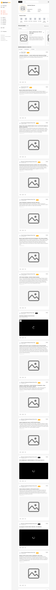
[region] (33, 328)
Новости (3, 17)
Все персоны (3, 35)
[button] (21, 49)
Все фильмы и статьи (4, 40)
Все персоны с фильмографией (6, 36)
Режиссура (4, 20)
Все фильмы (3, 37)
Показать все (21, 58)
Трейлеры (3, 12)
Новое (3, 7)
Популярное (4, 5)
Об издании (4, 31)
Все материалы (3, 39)
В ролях (39, 11)
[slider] (33, 333)
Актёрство (4, 22)
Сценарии (4, 19)
